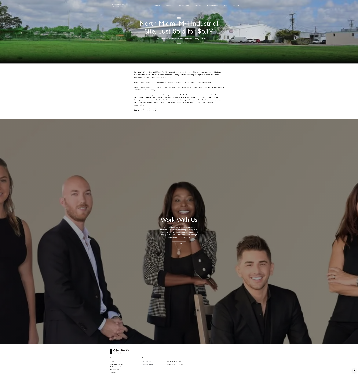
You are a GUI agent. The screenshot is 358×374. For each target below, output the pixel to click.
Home (112, 361)
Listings (198, 5)
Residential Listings (116, 367)
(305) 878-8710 (146, 361)
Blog (225, 5)
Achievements (184, 5)
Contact (236, 5)
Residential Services (116, 364)
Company (169, 5)
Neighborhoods (212, 5)
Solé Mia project (189, 97)
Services (157, 5)
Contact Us (179, 244)
